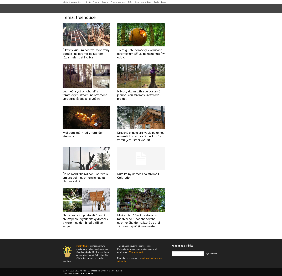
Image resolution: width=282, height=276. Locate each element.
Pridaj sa (96, 2)
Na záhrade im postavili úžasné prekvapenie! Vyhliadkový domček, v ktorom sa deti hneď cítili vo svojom (86, 221)
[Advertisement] (196, 60)
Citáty (130, 2)
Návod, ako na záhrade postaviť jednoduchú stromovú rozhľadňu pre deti (139, 95)
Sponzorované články (143, 2)
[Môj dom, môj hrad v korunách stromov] (86, 117)
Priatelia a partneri (118, 2)
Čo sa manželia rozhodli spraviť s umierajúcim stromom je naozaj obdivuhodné (85, 177)
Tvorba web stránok (71, 273)
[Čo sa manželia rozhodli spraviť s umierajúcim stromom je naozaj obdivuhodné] (86, 158)
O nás (88, 2)
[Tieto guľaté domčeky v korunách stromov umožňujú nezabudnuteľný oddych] (141, 34)
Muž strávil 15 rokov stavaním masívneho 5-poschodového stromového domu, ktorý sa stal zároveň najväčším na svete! (138, 221)
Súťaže (156, 2)
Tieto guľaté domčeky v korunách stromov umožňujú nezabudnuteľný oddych (141, 53)
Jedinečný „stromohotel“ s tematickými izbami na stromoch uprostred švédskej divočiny (85, 95)
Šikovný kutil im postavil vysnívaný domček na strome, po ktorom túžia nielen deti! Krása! (86, 53)
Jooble (163, 2)
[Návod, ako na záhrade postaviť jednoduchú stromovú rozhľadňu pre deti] (141, 76)
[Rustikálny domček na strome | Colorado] (141, 158)
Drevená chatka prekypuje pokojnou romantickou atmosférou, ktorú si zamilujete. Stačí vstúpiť (140, 136)
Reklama (105, 2)
